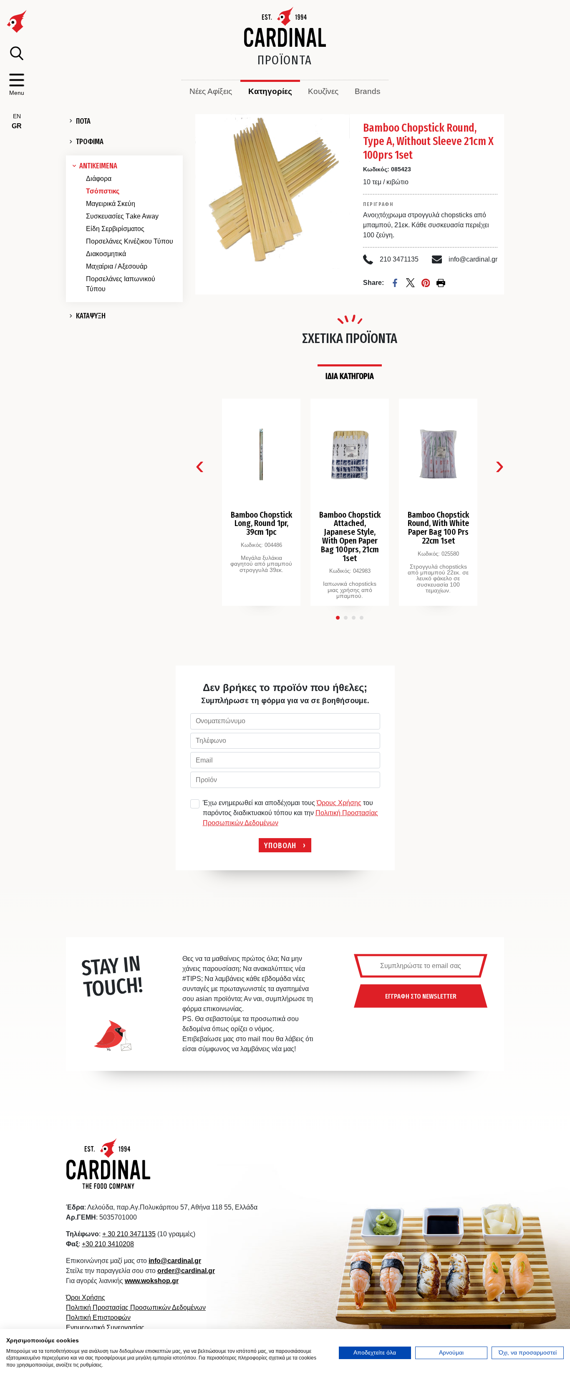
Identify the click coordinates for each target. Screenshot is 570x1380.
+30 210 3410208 (108, 1244)
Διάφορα (98, 178)
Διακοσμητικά (106, 253)
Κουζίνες (323, 91)
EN (17, 116)
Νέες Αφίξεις (210, 91)
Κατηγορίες (270, 91)
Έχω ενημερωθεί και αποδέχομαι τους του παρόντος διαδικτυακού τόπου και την (290, 812)
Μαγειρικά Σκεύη (110, 203)
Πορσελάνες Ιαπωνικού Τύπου (120, 283)
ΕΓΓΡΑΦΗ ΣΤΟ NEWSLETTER (421, 996)
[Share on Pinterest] (425, 283)
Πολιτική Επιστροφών (98, 1317)
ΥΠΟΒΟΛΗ (280, 845)
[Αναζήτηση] (17, 53)
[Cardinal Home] (108, 1163)
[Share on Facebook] (395, 283)
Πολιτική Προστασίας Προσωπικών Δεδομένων (136, 1307)
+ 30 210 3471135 (129, 1234)
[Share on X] (410, 282)
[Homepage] (285, 27)
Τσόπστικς (102, 191)
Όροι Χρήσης (85, 1297)
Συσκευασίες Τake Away (122, 216)
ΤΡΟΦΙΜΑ (89, 141)
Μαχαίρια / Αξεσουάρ (116, 266)
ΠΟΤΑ (83, 121)
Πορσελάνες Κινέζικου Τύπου (129, 241)
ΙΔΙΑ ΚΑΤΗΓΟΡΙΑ (349, 376)
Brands (368, 91)
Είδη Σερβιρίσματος (115, 228)
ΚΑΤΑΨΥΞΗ (91, 316)
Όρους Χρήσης (339, 802)
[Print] (440, 283)
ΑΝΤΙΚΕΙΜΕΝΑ (98, 166)
